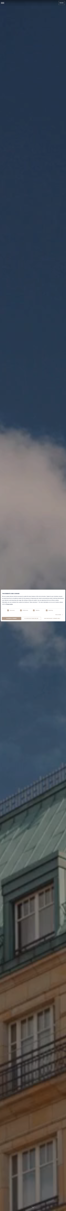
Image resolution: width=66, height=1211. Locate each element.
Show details (58, 614)
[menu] (2, 3)
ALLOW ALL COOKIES (11, 618)
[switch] (21, 610)
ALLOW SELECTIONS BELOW (31, 618)
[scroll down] (33, 1207)
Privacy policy (9, 604)
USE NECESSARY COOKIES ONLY (52, 618)
